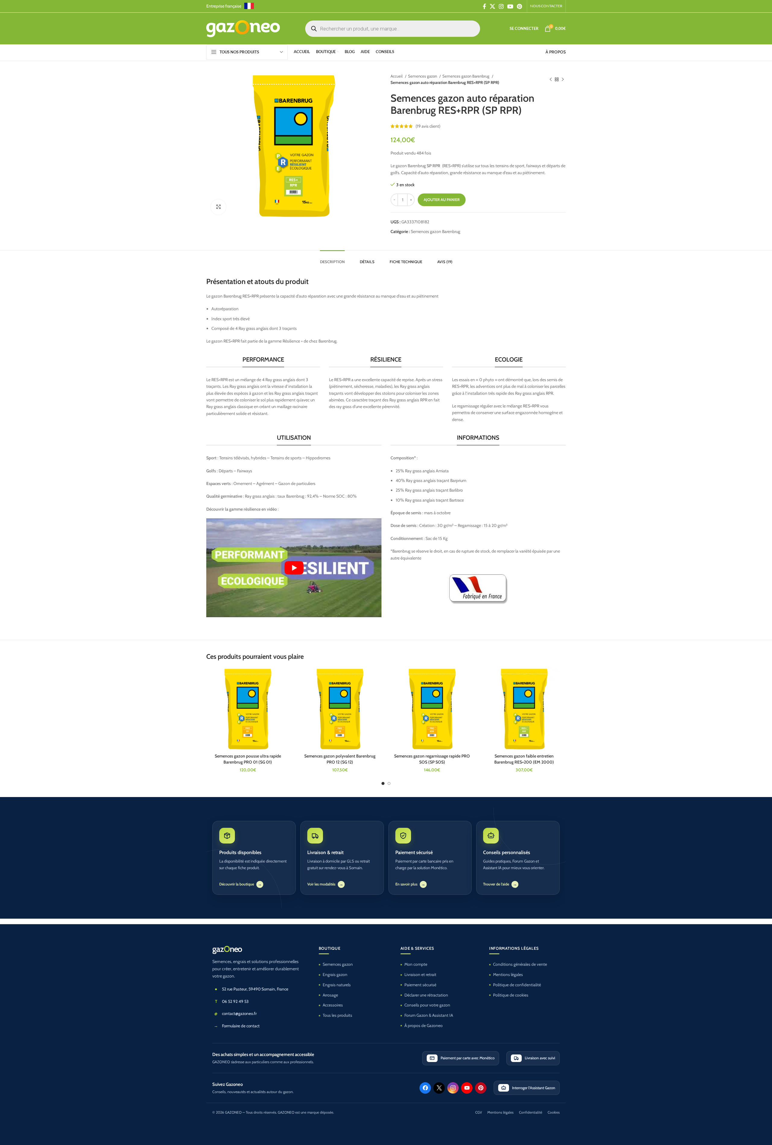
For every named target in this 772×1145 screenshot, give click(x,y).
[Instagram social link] (501, 6)
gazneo (227, 949)
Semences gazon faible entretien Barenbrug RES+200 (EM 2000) (524, 759)
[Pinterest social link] (519, 6)
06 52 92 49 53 (235, 1001)
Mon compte (415, 964)
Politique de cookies (510, 995)
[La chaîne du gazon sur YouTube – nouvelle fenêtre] (467, 1088)
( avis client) (428, 126)
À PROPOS (556, 52)
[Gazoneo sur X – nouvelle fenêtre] (439, 1088)
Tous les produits (337, 1015)
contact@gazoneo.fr (239, 1013)
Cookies (554, 1112)
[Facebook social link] (484, 6)
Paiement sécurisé (420, 984)
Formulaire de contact (241, 1025)
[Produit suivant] (563, 79)
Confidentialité (530, 1112)
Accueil (397, 76)
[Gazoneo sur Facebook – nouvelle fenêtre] (425, 1088)
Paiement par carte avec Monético (468, 1058)
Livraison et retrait (420, 974)
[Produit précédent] (551, 79)
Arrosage (330, 995)
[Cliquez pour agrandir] (218, 207)
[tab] (332, 259)
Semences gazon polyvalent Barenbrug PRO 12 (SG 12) (339, 759)
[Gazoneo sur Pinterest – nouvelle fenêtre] (480, 1088)
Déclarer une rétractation (426, 995)
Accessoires (333, 1005)
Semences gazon (423, 76)
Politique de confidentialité (517, 984)
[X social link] (492, 6)
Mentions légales (508, 974)
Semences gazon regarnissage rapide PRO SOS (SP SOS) (432, 759)
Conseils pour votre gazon (427, 1005)
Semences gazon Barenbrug (466, 76)
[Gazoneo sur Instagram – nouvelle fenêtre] (453, 1088)
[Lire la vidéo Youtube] (293, 567)
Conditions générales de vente (520, 964)
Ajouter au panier (442, 199)
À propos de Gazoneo (423, 1025)
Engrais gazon (335, 974)
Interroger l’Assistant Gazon (533, 1088)
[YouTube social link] (510, 6)
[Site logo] (243, 28)
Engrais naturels (337, 984)
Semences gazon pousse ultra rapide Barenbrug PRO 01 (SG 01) (248, 759)
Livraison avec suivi (540, 1058)
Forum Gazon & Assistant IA (428, 1015)
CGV (478, 1112)
